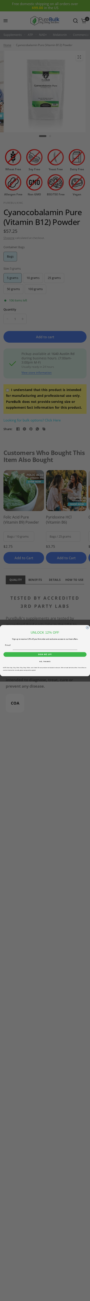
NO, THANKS (45, 661)
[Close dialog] (87, 627)
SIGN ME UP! (45, 654)
